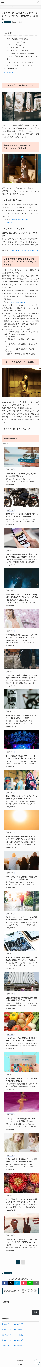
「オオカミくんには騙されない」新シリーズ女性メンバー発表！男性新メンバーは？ (21, 1241)
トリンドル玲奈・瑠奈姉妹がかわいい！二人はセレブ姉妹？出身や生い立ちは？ (21, 1160)
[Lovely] (20, 2)
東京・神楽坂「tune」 (18, 48)
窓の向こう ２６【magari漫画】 (13, 1345)
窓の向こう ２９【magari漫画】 (13, 1329)
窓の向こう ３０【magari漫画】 (13, 1324)
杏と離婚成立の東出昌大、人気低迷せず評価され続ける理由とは (21, 1079)
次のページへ (9, 73)
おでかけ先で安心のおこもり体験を (20, 62)
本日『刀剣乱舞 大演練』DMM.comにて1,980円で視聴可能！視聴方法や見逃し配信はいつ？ (22, 757)
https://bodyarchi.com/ (19, 302)
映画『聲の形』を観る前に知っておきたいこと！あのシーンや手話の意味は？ (21, 878)
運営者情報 (20, 1360)
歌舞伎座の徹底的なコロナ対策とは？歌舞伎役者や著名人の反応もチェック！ (21, 999)
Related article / (12, 68)
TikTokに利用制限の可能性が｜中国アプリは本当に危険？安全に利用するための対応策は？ (21, 555)
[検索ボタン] (38, 2)
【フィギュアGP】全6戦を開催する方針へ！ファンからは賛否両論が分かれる (20, 1120)
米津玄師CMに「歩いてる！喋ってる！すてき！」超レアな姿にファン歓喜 (22, 717)
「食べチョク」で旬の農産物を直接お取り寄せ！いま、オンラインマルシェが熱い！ (21, 1039)
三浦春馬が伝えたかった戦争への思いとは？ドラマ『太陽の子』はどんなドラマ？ (21, 838)
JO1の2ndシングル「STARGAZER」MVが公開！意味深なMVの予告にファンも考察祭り (22, 596)
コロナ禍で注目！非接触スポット (19, 39)
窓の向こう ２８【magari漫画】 (13, 1335)
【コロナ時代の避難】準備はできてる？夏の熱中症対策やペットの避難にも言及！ (21, 676)
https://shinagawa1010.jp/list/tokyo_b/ (24, 250)
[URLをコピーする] (36, 1283)
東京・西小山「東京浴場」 (20, 50)
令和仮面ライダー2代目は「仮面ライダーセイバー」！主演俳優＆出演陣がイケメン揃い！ (22, 515)
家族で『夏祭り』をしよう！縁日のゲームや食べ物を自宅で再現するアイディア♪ (21, 797)
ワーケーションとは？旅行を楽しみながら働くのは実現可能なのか (21, 475)
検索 (35, 1312)
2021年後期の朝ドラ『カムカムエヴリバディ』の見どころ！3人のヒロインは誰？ (21, 636)
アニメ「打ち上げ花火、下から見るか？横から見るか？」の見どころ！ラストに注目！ (21, 1200)
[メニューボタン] (2, 2)
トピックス (7, 22)
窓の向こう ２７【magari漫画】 (13, 1340)
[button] (5, 1283)
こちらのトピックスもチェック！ (22, 65)
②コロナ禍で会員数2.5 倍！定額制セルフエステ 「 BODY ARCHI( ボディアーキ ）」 (22, 56)
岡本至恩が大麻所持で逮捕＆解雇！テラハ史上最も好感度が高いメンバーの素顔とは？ (21, 958)
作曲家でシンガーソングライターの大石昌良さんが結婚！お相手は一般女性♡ (21, 918)
